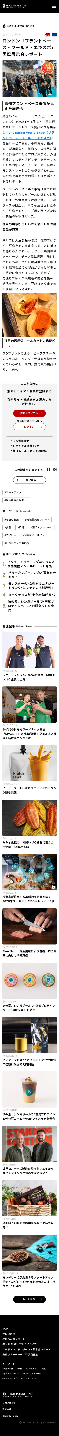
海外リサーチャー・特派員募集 (20, 1354)
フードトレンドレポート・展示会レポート (26, 1349)
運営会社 (6, 1409)
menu (54, 6)
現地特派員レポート (13, 1339)
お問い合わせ (9, 1402)
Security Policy (10, 1416)
